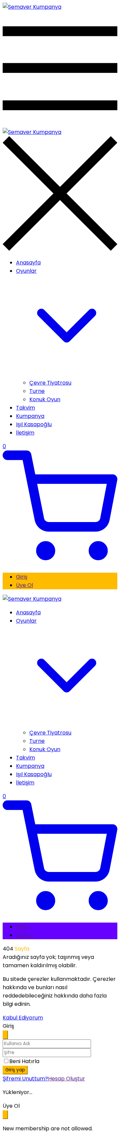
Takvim (25, 408)
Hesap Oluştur (66, 1078)
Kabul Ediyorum (23, 1017)
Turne (37, 391)
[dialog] (60, 1117)
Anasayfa (28, 262)
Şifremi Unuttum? (25, 1078)
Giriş (21, 577)
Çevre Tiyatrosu (50, 383)
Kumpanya (30, 416)
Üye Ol (24, 585)
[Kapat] (5, 1034)
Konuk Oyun (44, 399)
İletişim (25, 432)
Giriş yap (15, 1070)
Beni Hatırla (24, 1061)
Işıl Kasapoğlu (34, 424)
